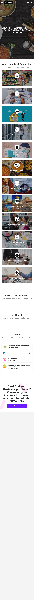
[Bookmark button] (29, 353)
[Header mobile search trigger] (32, 2)
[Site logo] (8, 2)
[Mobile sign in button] (24, 2)
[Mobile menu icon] (2, 2)
